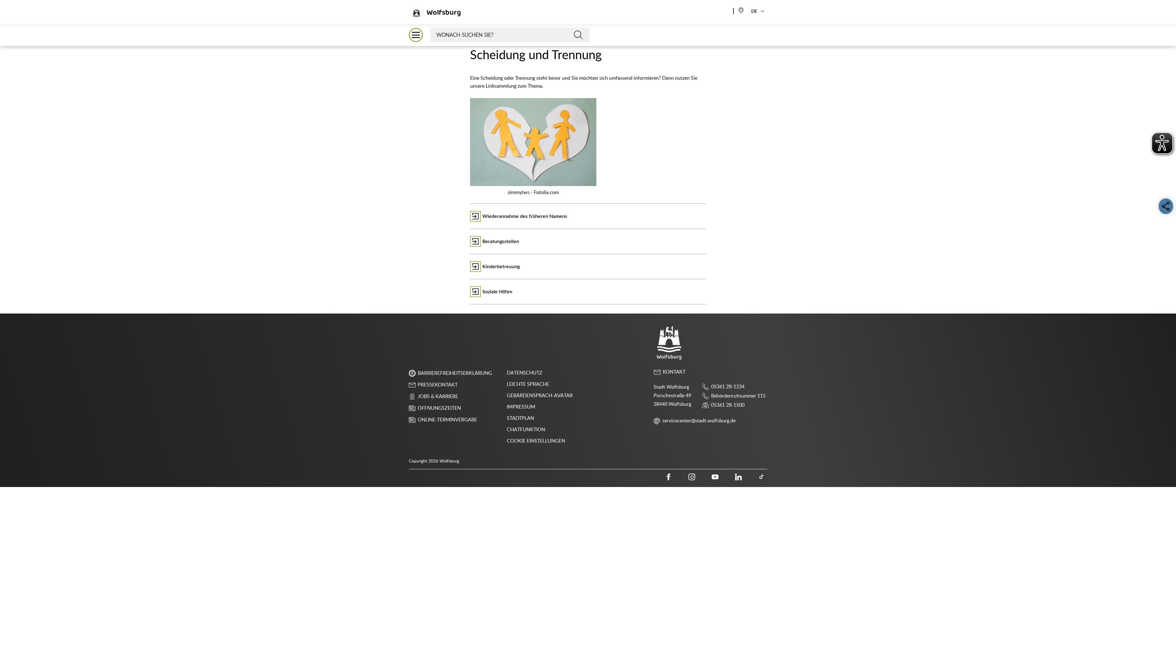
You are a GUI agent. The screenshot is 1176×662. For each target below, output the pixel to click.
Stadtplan (520, 418)
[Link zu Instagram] (691, 476)
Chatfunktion (526, 429)
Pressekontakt (438, 384)
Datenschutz (524, 373)
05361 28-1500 (727, 405)
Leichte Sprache (528, 384)
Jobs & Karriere (438, 396)
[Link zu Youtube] (715, 476)
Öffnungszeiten (439, 408)
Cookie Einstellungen (536, 441)
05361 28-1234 (727, 386)
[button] (416, 35)
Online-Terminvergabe (447, 419)
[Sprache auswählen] (741, 10)
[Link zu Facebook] (668, 476)
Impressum (521, 407)
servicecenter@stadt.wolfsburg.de (699, 420)
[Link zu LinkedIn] (738, 476)
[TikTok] (761, 476)
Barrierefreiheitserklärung (455, 373)
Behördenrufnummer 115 (738, 396)
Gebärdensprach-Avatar (540, 395)
